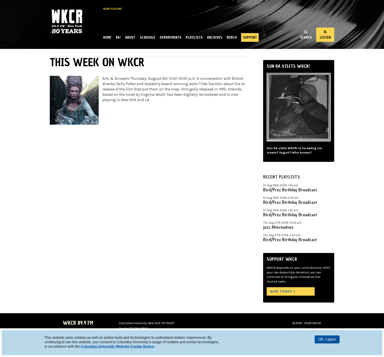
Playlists (194, 37)
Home (107, 37)
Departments (170, 37)
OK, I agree (327, 339)
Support (250, 37)
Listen (325, 37)
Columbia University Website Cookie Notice (117, 346)
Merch (232, 37)
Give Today (281, 291)
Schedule (147, 37)
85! (118, 37)
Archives (214, 37)
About (130, 37)
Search (306, 37)
